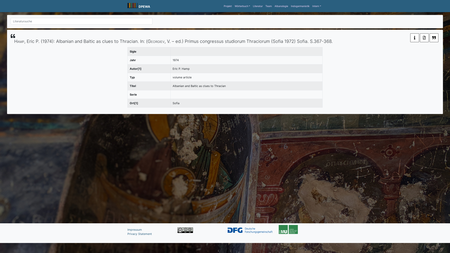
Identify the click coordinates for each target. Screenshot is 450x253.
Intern (315, 6)
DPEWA (144, 6)
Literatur (258, 6)
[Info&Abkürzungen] (414, 37)
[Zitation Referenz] (434, 37)
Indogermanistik (300, 6)
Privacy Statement (139, 234)
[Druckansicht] (424, 37)
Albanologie (281, 6)
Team (268, 6)
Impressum (134, 229)
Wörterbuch (241, 6)
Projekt (228, 6)
